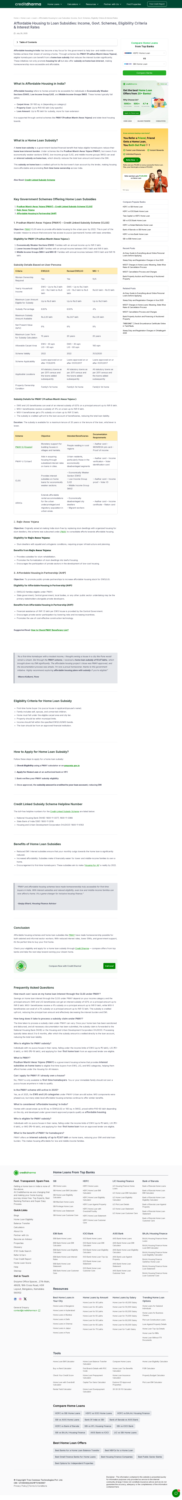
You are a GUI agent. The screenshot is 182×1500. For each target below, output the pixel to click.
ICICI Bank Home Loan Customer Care (92, 1269)
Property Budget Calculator (154, 1375)
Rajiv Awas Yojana (26, 210)
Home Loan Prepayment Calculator (93, 1376)
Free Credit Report (157, 4)
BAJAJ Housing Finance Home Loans (155, 1239)
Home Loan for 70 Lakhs (93, 1329)
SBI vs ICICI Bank (125, 1426)
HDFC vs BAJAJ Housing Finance (133, 1413)
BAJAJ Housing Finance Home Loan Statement (155, 1267)
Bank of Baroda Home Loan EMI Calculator (154, 1191)
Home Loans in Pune (61, 1333)
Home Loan (25, 18)
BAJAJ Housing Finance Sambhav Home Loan (152, 1260)
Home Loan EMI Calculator (63, 1361)
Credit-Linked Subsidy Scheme (40, 180)
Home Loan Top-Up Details (154, 1329)
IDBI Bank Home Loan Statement (62, 1265)
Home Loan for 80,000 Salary (125, 1320)
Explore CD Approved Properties (122, 1383)
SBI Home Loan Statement (63, 1211)
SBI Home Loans (59, 1186)
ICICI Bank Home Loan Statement (92, 1262)
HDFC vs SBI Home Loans (67, 1413)
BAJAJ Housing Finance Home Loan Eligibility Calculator (155, 1253)
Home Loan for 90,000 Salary (125, 1325)
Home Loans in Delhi (61, 1319)
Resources (91, 4)
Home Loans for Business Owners (153, 1314)
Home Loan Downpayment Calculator (93, 1390)
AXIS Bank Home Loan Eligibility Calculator (125, 1251)
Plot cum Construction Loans (154, 1320)
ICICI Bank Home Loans (92, 1238)
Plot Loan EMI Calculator (152, 1382)
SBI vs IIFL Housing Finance (97, 1426)
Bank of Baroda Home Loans (154, 1186)
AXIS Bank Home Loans (122, 1238)
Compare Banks (144, 73)
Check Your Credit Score (63, 1375)
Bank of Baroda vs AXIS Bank (124, 1419)
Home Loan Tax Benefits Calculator (123, 1369)
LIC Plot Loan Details (121, 1204)
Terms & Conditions (38, 1486)
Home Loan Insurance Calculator (121, 1376)
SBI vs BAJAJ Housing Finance (70, 1432)
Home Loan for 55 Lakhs (93, 1316)
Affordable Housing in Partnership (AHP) (36, 213)
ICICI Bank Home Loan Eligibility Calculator (95, 1251)
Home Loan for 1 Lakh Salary (124, 1329)
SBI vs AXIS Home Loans (67, 1419)
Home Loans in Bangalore (63, 1306)
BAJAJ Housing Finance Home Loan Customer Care (155, 1274)
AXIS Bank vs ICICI (100, 1432)
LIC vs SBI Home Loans (125, 1432)
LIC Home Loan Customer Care (125, 1213)
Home (16, 18)
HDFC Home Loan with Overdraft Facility (92, 1210)
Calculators (72, 4)
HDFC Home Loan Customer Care (94, 1221)
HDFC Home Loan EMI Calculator (92, 1191)
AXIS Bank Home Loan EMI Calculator (123, 1244)
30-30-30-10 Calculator (122, 1389)
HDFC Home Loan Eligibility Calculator (94, 1198)
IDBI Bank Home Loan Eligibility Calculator (65, 1251)
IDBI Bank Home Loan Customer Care (66, 1272)
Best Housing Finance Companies (117, 1457)
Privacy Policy (20, 1486)
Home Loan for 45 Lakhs (93, 1307)
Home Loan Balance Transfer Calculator (95, 1362)
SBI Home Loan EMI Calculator (65, 1190)
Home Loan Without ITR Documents (152, 1339)
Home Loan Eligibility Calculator (155, 1361)
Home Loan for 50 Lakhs (93, 1311)
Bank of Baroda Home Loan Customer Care (154, 1219)
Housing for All (92, 865)
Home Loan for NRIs (151, 1333)
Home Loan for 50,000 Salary (125, 1307)
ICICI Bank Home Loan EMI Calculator (93, 1244)
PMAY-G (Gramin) (23, 447)
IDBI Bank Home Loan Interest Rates (65, 1258)
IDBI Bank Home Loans (62, 1238)
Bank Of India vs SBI (94, 1419)
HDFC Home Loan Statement (94, 1216)
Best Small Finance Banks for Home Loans (75, 1457)
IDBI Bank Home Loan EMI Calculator (63, 1244)
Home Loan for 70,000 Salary (125, 1316)
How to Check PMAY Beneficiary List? (50, 630)
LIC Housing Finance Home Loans (124, 1187)
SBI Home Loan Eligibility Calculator (63, 1196)
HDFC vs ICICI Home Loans (99, 1413)
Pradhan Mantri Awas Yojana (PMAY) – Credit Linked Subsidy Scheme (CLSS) (54, 206)
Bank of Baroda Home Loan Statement (154, 1212)
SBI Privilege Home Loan (63, 1206)
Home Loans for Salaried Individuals (153, 1307)
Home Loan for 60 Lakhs (93, 1320)
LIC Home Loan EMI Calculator (125, 1193)
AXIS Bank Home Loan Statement (122, 1265)
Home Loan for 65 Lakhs (93, 1325)
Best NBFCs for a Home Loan (119, 1450)
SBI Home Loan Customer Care (65, 1215)
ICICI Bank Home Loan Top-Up (95, 1257)
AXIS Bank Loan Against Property (122, 1258)
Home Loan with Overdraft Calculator (64, 1383)
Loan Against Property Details (155, 1324)
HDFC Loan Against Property (94, 1204)
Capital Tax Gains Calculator (94, 1382)
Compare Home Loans (122, 1361)
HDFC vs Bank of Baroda (67, 1426)
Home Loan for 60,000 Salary (125, 1311)
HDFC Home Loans (90, 1186)
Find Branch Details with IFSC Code (94, 1369)
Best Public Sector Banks (150, 1457)
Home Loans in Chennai (62, 1324)
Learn (34, 18)
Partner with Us (111, 4)
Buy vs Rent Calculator (62, 1368)
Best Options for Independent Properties (74, 1463)
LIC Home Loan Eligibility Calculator (122, 1198)
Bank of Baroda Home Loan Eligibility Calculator (154, 1198)
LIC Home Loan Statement (123, 1209)
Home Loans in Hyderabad (64, 1310)
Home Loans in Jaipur (62, 1328)
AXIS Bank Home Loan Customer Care (122, 1272)
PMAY (27, 229)
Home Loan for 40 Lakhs (93, 1302)
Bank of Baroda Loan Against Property (154, 1205)
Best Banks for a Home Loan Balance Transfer (77, 1450)
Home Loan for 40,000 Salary (125, 1302)
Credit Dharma (82, 948)
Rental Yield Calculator (62, 1389)
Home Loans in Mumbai (62, 1315)
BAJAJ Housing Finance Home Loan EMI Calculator (155, 1246)
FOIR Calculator (149, 1368)
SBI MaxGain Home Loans (63, 1202)
